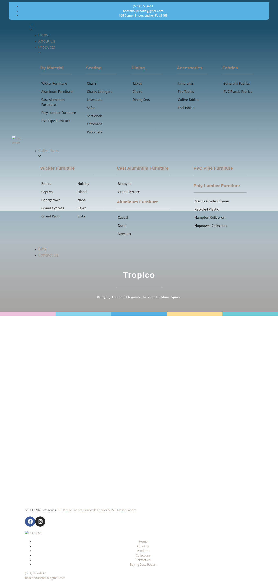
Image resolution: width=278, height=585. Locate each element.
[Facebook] (30, 521)
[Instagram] (40, 521)
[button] (148, 27)
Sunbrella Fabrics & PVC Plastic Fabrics (110, 510)
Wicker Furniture (57, 168)
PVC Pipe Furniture (213, 168)
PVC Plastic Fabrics (69, 510)
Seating (94, 67)
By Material (51, 67)
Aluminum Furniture (137, 202)
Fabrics (230, 67)
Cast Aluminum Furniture (143, 168)
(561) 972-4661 (36, 573)
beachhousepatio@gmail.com (45, 578)
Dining (138, 67)
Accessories (189, 67)
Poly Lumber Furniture (217, 185)
